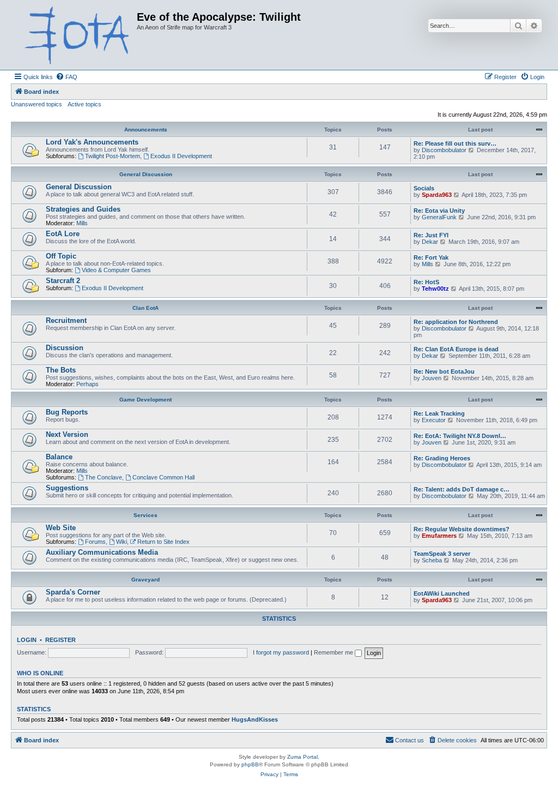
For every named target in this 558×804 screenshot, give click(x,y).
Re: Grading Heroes (442, 458)
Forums (95, 541)
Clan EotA (145, 308)
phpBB (250, 764)
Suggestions (67, 488)
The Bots (61, 370)
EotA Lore (63, 234)
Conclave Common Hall (163, 477)
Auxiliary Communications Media (102, 552)
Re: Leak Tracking (439, 413)
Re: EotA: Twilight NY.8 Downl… (460, 436)
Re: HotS (426, 282)
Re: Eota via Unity (439, 210)
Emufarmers (439, 535)
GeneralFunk (439, 217)
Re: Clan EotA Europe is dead (456, 349)
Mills (82, 223)
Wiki (121, 541)
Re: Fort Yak (431, 257)
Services (145, 515)
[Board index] (75, 35)
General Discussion (145, 174)
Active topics (84, 104)
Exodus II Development (181, 156)
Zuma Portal (302, 757)
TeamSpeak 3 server (442, 553)
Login (27, 640)
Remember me (334, 652)
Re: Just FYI (431, 235)
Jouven (431, 378)
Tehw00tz (435, 288)
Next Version (67, 434)
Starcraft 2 (63, 281)
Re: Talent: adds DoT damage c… (462, 489)
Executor (434, 420)
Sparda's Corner (73, 592)
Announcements (145, 130)
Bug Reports (67, 412)
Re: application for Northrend (456, 322)
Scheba (432, 560)
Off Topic (61, 256)
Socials (424, 188)
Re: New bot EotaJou (444, 371)
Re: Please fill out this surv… (455, 143)
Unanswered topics (36, 104)
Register (60, 640)
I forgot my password (281, 652)
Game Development (145, 400)
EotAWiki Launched (442, 593)
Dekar (430, 241)
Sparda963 (437, 194)
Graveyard (145, 580)
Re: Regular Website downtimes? (462, 529)
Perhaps (87, 384)
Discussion (64, 348)
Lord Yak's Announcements (92, 142)
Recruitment (66, 320)
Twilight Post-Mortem (112, 156)
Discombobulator (444, 150)
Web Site (61, 528)
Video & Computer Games (116, 270)
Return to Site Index (163, 541)
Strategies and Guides (83, 209)
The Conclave (103, 477)
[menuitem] (66, 76)
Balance (59, 457)
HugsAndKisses (255, 719)
